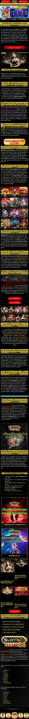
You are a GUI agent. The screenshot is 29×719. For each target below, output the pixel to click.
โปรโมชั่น (5, 697)
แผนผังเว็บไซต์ (7, 701)
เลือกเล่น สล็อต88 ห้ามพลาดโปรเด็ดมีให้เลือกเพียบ (7, 604)
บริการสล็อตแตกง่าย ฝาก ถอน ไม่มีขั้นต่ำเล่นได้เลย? (13, 624)
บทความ (5, 698)
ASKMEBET (6, 675)
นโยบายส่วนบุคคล (7, 703)
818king (5, 679)
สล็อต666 (6, 678)
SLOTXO (5, 673)
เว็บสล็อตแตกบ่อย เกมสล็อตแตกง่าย (15, 524)
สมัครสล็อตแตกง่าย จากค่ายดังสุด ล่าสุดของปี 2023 (13, 627)
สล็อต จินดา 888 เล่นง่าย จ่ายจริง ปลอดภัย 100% (21, 606)
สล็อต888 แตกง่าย (14, 556)
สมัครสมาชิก (6, 693)
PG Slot (5, 672)
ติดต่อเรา (5, 700)
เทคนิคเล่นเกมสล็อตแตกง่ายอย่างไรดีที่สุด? (12, 629)
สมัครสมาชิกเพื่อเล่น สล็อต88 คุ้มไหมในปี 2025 (20, 577)
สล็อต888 (6, 676)
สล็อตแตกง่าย (7, 692)
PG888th (6, 681)
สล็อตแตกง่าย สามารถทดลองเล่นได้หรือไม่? (12, 621)
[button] (14, 621)
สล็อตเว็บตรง (6, 670)
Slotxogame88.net (13, 708)
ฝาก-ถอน (6, 695)
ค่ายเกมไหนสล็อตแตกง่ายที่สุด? (9, 632)
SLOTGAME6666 (7, 683)
